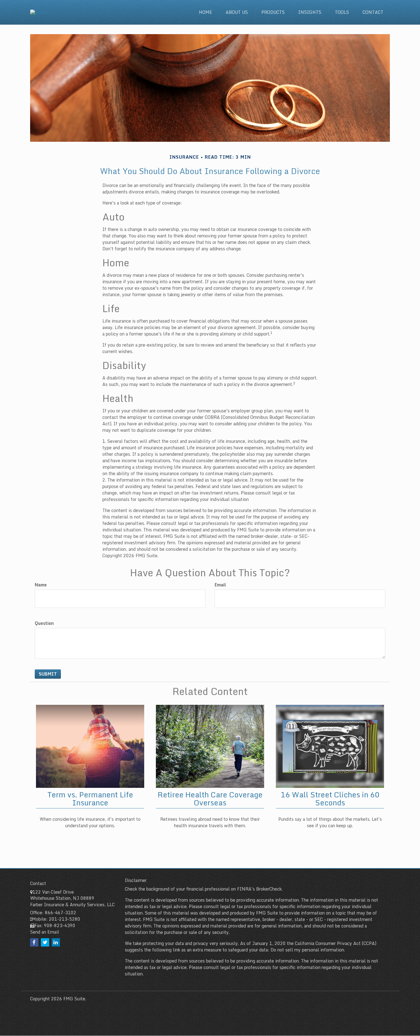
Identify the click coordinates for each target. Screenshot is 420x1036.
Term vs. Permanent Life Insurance (90, 798)
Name (41, 585)
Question (44, 623)
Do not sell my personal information (307, 949)
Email (220, 585)
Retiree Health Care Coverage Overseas (210, 798)
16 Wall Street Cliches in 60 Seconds (330, 798)
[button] (236, 12)
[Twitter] (45, 942)
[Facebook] (34, 942)
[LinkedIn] (56, 942)
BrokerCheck (269, 888)
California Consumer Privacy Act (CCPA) (335, 943)
